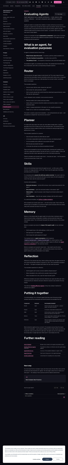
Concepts (38, 5)
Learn (33, 5)
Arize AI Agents (27, 344)
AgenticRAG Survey (28, 350)
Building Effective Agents (37, 286)
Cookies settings (36, 459)
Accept (47, 459)
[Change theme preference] (64, 2)
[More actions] (64, 14)
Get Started (6, 5)
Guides (11, 5)
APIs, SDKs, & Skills (26, 5)
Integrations (17, 5)
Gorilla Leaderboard (28, 355)
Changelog (52, 5)
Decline (58, 459)
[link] (45, 378)
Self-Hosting (45, 5)
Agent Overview (28, 353)
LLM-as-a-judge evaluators (46, 199)
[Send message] (64, 397)
